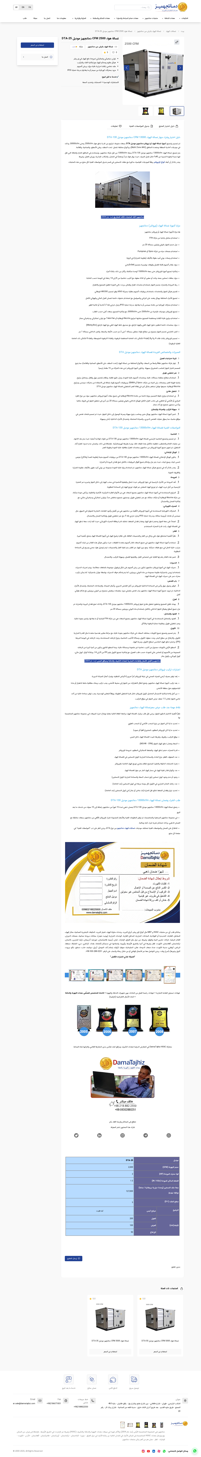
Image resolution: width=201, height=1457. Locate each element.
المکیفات (185, 18)
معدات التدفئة (169, 18)
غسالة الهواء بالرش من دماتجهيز (149, 31)
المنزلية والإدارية (80, 18)
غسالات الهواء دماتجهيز (126, 828)
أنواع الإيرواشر (159, 162)
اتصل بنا (47, 18)
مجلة (35, 18)
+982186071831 (54, 1403)
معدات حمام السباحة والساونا (127, 18)
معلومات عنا (61, 18)
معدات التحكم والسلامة (101, 18)
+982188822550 (81, 1406)
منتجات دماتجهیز (151, 18)
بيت (182, 31)
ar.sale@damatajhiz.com (24, 1403)
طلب (25, 18)
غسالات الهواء (171, 31)
